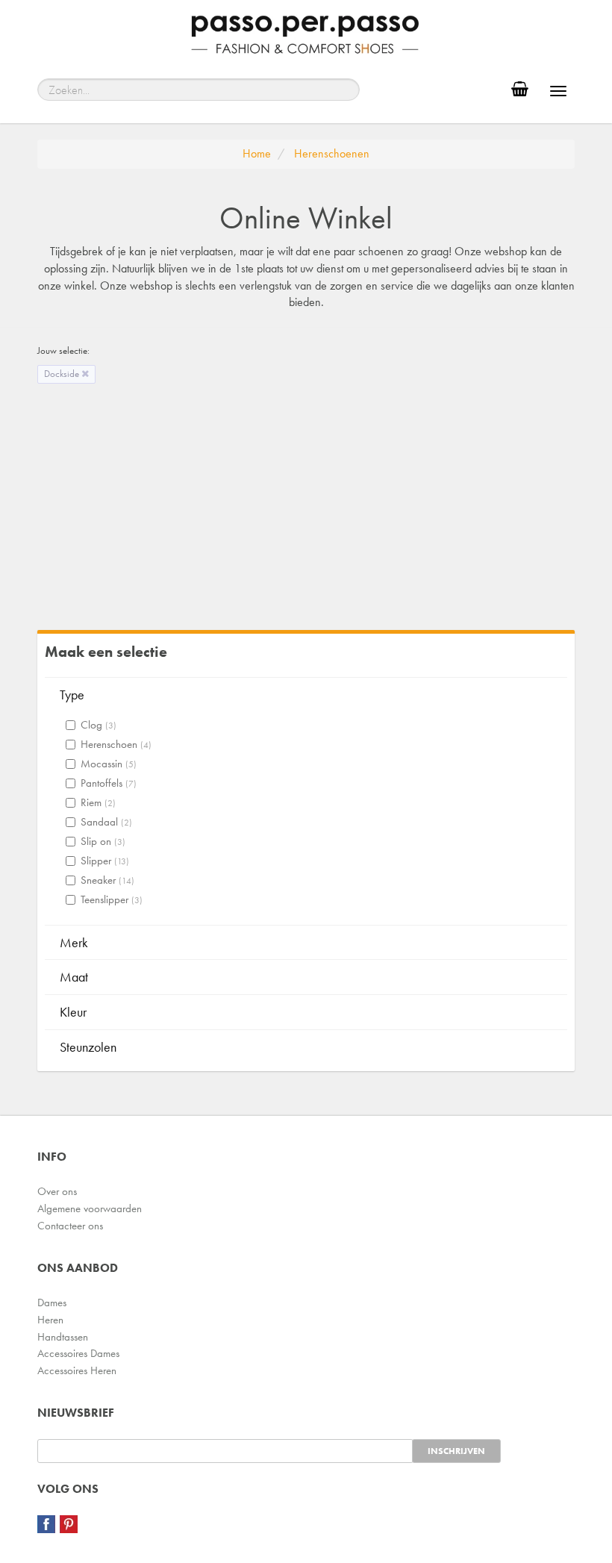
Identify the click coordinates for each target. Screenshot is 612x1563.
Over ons (57, 1191)
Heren (50, 1319)
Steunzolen (88, 1046)
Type (72, 694)
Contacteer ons (70, 1225)
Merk (74, 942)
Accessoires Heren (76, 1370)
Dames (51, 1302)
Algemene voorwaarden (89, 1208)
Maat (74, 976)
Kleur (73, 1011)
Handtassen (62, 1336)
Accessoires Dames (78, 1353)
